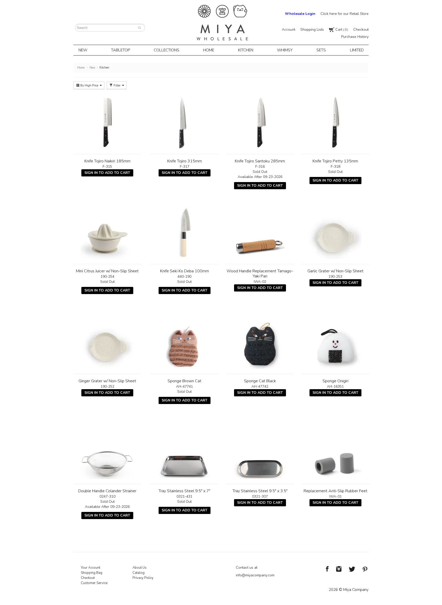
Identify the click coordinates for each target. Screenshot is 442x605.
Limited (357, 50)
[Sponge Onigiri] (335, 342)
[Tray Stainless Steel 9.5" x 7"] (184, 452)
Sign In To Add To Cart (107, 172)
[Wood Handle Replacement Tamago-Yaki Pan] (260, 232)
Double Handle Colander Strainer (107, 491)
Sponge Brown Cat (184, 381)
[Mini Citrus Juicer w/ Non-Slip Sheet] (107, 232)
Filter (117, 85)
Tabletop (120, 50)
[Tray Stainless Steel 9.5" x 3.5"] (260, 452)
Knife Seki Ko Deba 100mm (184, 271)
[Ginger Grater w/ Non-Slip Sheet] (107, 342)
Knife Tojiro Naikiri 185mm (107, 161)
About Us (139, 567)
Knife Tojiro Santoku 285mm (260, 161)
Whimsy (285, 50)
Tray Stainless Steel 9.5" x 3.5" (260, 491)
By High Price (89, 85)
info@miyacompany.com (255, 575)
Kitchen (245, 50)
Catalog (138, 572)
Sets (321, 50)
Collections (166, 50)
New (83, 50)
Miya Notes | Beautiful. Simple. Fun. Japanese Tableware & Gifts (222, 22)
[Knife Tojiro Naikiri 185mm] (107, 122)
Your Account (90, 567)
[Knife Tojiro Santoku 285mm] (260, 122)
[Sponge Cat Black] (260, 342)
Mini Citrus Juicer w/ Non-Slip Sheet (107, 271)
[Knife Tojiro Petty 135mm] (335, 122)
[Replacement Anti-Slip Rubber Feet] (335, 452)
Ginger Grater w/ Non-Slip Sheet (107, 381)
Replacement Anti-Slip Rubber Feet (335, 491)
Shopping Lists (312, 29)
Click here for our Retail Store (345, 13)
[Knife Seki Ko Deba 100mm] (184, 232)
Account (288, 29)
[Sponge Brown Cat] (184, 342)
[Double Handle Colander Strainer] (107, 452)
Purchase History (355, 36)
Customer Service (94, 583)
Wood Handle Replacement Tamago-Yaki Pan (260, 273)
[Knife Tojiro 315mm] (184, 122)
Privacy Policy (142, 578)
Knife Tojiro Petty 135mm (335, 161)
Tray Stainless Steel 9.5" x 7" (184, 491)
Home (208, 50)
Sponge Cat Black (260, 381)
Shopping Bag (91, 572)
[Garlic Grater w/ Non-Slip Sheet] (335, 232)
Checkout (361, 29)
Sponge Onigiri (335, 381)
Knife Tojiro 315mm (184, 161)
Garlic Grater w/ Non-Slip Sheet (335, 271)
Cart (341, 29)
